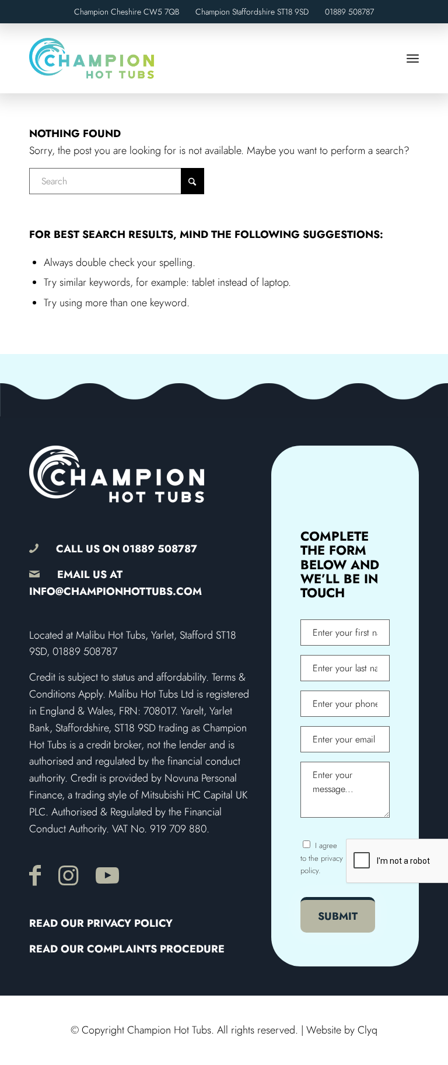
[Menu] (413, 58)
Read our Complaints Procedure (127, 949)
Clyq (367, 1030)
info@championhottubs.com (115, 591)
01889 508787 (349, 11)
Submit (338, 916)
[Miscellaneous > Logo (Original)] (91, 58)
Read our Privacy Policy (101, 923)
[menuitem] (413, 58)
